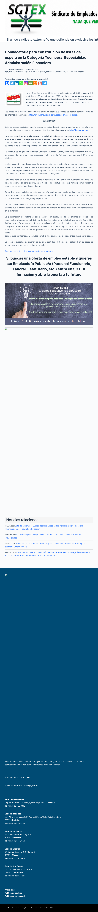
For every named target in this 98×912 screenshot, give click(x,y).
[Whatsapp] (21, 83)
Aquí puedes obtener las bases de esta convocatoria (29, 251)
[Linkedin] (16, 83)
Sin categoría (79, 72)
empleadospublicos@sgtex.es (24, 785)
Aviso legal (10, 890)
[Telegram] (44, 83)
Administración (21, 72)
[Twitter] (12, 83)
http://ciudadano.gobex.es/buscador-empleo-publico (53, 115)
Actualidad (9, 72)
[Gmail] (40, 83)
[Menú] (92, 21)
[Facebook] (7, 83)
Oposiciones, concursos (45, 72)
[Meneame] (35, 83)
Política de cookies (13, 893)
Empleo (32, 72)
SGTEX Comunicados (64, 72)
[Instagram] (26, 83)
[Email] (30, 83)
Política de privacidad (15, 896)
